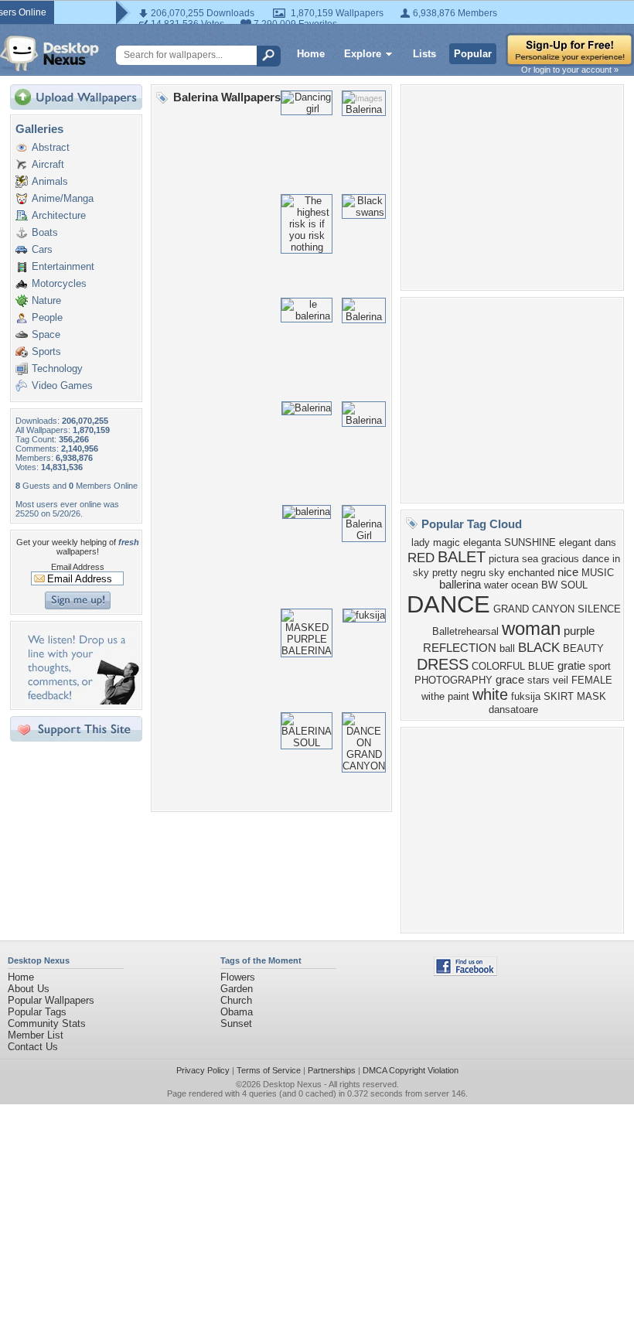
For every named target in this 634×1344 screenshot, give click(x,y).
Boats (45, 232)
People (47, 317)
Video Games (62, 385)
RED (421, 557)
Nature (46, 300)
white (490, 694)
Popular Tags (37, 1012)
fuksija (525, 696)
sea (530, 559)
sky (497, 572)
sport (599, 666)
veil (560, 680)
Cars (42, 249)
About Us (28, 988)
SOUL (574, 585)
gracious (560, 559)
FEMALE (591, 680)
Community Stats (47, 1023)
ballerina (460, 584)
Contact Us (33, 1046)
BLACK (539, 647)
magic (446, 542)
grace (510, 680)
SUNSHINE (530, 542)
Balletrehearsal (465, 631)
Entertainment (63, 266)
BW (549, 585)
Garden (236, 988)
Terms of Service (269, 1070)
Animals (50, 181)
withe (433, 696)
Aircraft (48, 164)
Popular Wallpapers (51, 1000)
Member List (35, 1035)
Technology (57, 368)
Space (46, 334)
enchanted (531, 572)
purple (579, 631)
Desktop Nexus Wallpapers (49, 53)
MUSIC (597, 572)
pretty (445, 572)
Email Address (77, 566)
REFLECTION (459, 648)
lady (420, 542)
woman (531, 628)
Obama (236, 1012)
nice (567, 572)
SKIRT (559, 696)
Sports (46, 351)
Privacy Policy (203, 1070)
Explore (362, 54)
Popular (473, 54)
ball (507, 648)
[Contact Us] (80, 701)
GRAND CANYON (533, 609)
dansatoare (513, 709)
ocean (524, 585)
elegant (575, 542)
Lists (424, 54)
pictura (504, 559)
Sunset (236, 1023)
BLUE (541, 666)
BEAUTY (583, 648)
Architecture (59, 215)
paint (458, 696)
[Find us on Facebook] (465, 972)
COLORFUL (498, 666)
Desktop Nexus (292, 1084)
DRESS (443, 664)
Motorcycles (59, 283)
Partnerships (332, 1070)
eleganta (482, 542)
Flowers (237, 977)
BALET (462, 556)
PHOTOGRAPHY (453, 680)
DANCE (448, 604)
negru (473, 572)
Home (311, 54)
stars (538, 680)
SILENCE (599, 609)
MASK (591, 696)
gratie (571, 666)
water (496, 585)
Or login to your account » (570, 69)
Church (236, 1000)
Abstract (51, 147)
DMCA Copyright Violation (410, 1070)
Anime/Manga (63, 198)
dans (605, 542)
